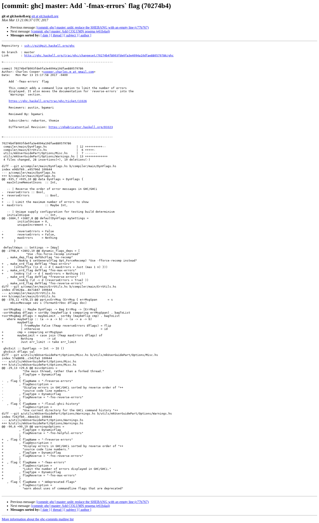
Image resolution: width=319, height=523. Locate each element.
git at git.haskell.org (44, 16)
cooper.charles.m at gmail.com (68, 71)
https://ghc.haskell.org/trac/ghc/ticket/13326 (48, 101)
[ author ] (85, 35)
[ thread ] (57, 35)
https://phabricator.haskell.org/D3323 (81, 127)
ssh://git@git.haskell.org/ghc (49, 45)
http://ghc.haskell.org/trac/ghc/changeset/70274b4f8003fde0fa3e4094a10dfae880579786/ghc (99, 55)
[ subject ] (71, 35)
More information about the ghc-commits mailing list (38, 519)
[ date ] (45, 35)
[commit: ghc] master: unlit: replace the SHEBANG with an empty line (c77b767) (92, 27)
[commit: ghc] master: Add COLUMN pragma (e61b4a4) (70, 31)
